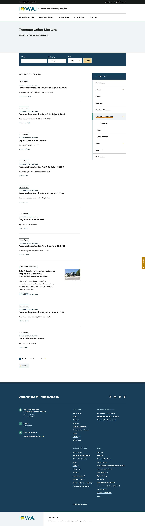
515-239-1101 (28, 426)
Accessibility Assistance (81, 486)
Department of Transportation (53, 9)
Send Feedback (53, 517)
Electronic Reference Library (82, 483)
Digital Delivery (102, 476)
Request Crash (103, 469)
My (76, 469)
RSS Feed (25, 366)
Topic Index (77, 440)
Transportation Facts (104, 459)
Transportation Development (106, 420)
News (75, 433)
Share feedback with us (32, 436)
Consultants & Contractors (106, 413)
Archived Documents (80, 504)
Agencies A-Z (108, 2)
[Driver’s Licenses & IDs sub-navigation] (35, 17)
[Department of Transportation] (27, 9)
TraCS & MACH (101, 489)
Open (102, 472)
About (75, 416)
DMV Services (77, 452)
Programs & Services (120, 2)
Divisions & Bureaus (79, 426)
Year (69, 57)
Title (23, 57)
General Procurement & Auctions (108, 416)
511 (75, 472)
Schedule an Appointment (81, 455)
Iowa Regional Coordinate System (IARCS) (111, 465)
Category (51, 57)
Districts (76, 423)
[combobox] (57, 61)
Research (100, 455)
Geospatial (100, 479)
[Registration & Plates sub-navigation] (54, 17)
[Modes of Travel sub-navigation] (70, 17)
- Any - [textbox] (53, 61)
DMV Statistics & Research (106, 482)
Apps (74, 462)
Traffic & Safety (102, 462)
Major (78, 476)
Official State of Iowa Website (27, 2)
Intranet (78, 479)
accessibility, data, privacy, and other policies (78, 521)
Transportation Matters (81, 430)
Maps (98, 496)
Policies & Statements (104, 492)
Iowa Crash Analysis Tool (107, 486)
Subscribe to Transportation (32, 35)
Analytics (100, 452)
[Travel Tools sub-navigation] (98, 17)
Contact (75, 420)
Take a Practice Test (79, 459)
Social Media (77, 413)
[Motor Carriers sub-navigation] (85, 17)
